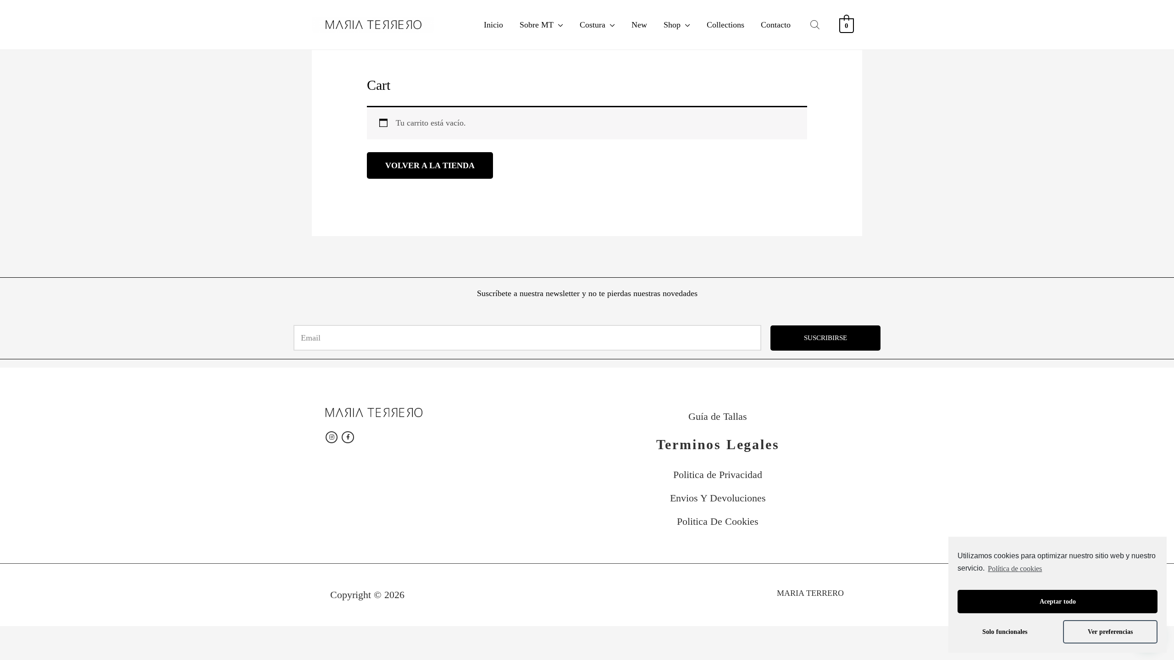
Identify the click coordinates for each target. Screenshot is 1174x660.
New (639, 24)
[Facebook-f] (348, 437)
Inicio (493, 24)
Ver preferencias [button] (1110, 631)
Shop (672, 24)
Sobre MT (537, 24)
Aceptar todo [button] (1058, 601)
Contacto (776, 24)
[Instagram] (332, 437)
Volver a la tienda (430, 165)
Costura (592, 24)
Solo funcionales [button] (1004, 631)
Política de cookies (1015, 568)
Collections (725, 24)
